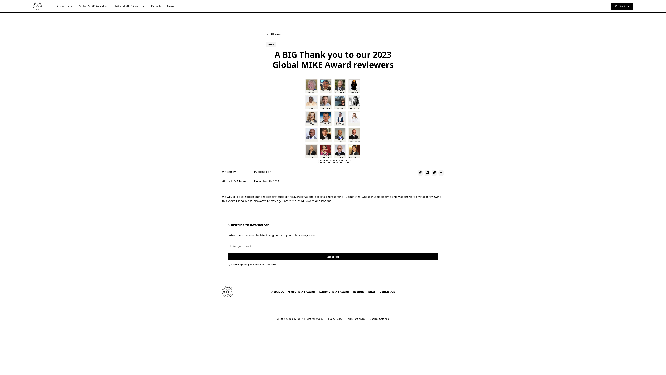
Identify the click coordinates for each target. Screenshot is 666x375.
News (170, 6)
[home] (41, 6)
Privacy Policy (334, 318)
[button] (65, 6)
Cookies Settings (379, 318)
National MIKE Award (334, 292)
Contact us (622, 6)
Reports (156, 6)
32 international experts (309, 197)
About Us (277, 292)
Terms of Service (356, 318)
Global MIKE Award (301, 292)
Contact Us (387, 292)
